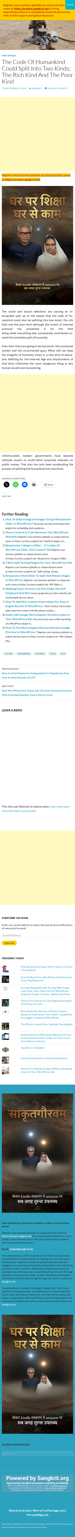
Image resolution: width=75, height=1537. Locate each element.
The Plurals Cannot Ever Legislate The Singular (47, 1024)
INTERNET (40, 653)
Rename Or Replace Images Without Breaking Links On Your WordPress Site (46, 1070)
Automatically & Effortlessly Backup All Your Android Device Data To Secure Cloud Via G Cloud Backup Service (46, 1038)
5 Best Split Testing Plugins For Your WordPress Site (38, 562)
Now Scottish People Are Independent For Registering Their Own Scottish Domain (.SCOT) (35, 673)
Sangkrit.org (8, 1304)
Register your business (17, 5)
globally (37, 5)
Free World (9, 55)
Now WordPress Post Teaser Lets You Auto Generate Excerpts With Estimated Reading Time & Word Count (37, 690)
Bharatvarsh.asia (20, 1510)
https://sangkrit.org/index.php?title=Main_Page (23, 1495)
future (9, 653)
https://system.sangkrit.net (16, 1236)
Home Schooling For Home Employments (44, 1058)
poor (53, 653)
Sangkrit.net (8, 1281)
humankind (24, 653)
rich (63, 653)
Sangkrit (36, 88)
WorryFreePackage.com (49, 1510)
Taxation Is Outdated (32, 1047)
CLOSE (70, 4)
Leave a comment (58, 88)
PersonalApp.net (37, 1514)
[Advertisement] (37, 134)
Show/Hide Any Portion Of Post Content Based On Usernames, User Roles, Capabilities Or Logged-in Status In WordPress (46, 1014)
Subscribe (9, 943)
